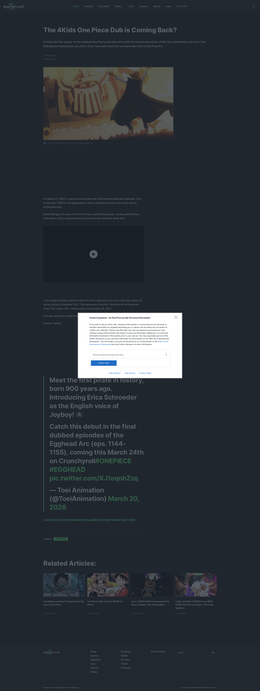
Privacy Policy (145, 373)
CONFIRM (103, 363)
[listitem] (130, 354)
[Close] (176, 318)
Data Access (130, 373)
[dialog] (130, 345)
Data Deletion (115, 373)
